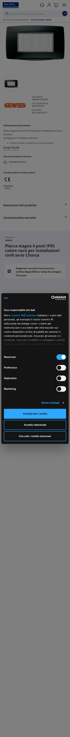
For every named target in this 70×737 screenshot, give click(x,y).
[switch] (61, 367)
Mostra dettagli (50, 402)
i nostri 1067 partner (24, 315)
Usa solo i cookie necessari (35, 436)
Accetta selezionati (35, 424)
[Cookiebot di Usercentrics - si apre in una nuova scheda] (51, 298)
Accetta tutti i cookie (35, 413)
